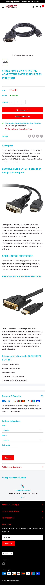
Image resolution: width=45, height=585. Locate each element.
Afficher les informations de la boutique (18, 129)
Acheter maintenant (22, 116)
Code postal (6, 445)
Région (4, 435)
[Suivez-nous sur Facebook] (3, 563)
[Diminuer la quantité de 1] (12, 102)
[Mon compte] (37, 7)
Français (5, 553)
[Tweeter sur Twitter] (37, 136)
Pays (3, 425)
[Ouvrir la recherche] (33, 7)
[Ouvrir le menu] (3, 7)
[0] (41, 6)
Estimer (8, 458)
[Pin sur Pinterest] (33, 136)
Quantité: (5, 102)
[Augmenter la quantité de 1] (23, 102)
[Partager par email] (41, 136)
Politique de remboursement (12, 467)
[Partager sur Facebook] (29, 136)
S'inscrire (8, 544)
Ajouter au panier (22, 110)
